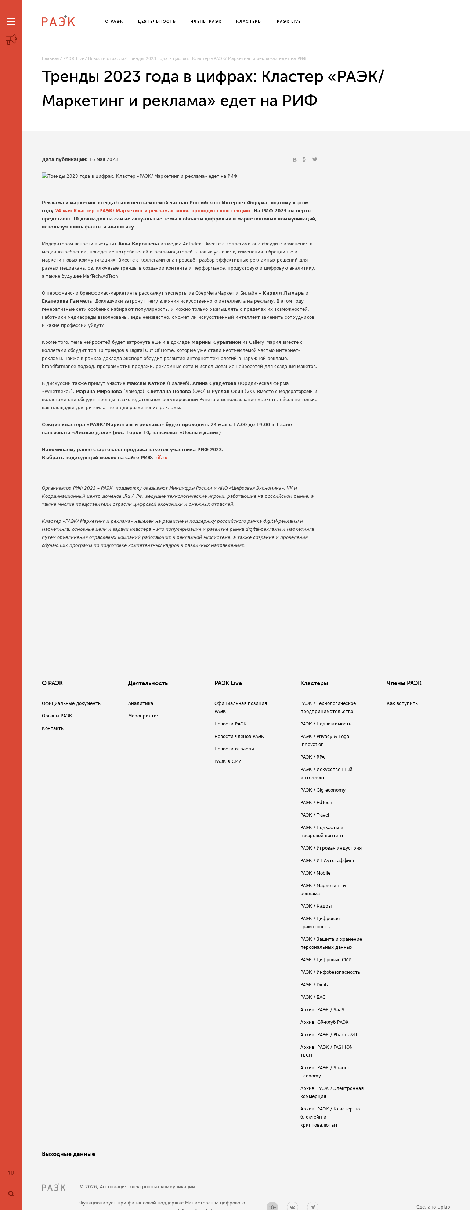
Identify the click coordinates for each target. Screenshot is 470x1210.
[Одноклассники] (305, 159)
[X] (314, 159)
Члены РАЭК (404, 683)
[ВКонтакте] (295, 159)
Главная (50, 58)
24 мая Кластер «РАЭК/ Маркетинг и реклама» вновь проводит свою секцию (152, 210)
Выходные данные (68, 1154)
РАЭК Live (73, 58)
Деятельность (148, 683)
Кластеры (314, 683)
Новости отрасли (106, 58)
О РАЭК (52, 683)
